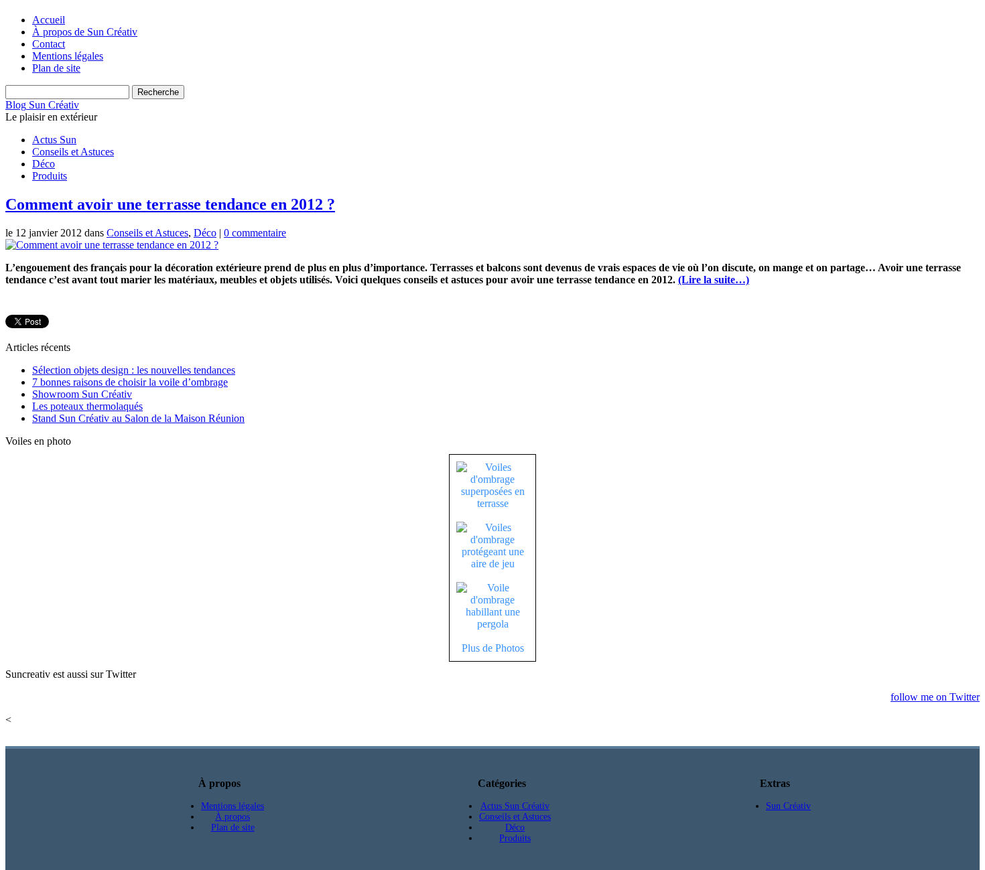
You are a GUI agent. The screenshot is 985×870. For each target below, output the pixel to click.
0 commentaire (255, 232)
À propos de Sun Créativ (84, 32)
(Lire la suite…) (713, 279)
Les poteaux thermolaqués (87, 406)
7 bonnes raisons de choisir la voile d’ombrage (130, 382)
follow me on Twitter (935, 697)
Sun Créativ (52, 105)
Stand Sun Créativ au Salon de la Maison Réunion (138, 418)
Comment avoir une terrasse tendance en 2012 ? (170, 204)
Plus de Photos (493, 648)
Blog (15, 105)
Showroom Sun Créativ (82, 394)
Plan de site (56, 68)
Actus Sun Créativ (514, 806)
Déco (43, 163)
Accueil (48, 19)
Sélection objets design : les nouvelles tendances (133, 370)
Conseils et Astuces (73, 151)
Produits (49, 176)
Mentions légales (67, 56)
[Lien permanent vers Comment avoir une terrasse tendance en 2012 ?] (111, 244)
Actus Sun (54, 139)
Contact (48, 44)
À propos (232, 817)
